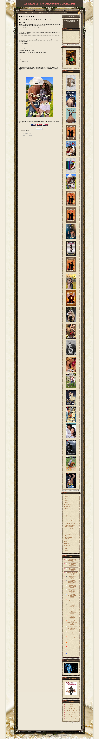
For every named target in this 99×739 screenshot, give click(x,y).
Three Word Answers (72, 569)
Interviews (72, 712)
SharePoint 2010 (48, 736)
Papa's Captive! (72, 591)
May (66, 515)
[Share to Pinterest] (41, 129)
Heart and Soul (72, 568)
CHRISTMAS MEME (72, 586)
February (67, 545)
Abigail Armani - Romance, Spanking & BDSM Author (49, 4)
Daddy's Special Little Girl (72, 628)
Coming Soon (71, 704)
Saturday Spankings (72, 716)
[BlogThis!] (38, 129)
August (66, 508)
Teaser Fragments (71, 718)
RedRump (72, 642)
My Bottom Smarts (72, 576)
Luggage (38, 736)
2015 (66, 502)
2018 (66, 496)
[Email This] (36, 129)
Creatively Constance (72, 599)
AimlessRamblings (72, 585)
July (66, 510)
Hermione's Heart (72, 559)
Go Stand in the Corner (69, 532)
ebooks (71, 706)
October (66, 506)
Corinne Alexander (72, 636)
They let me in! (72, 573)
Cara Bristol (72, 580)
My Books (41, 12)
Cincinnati (42, 736)
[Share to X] (39, 129)
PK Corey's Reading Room (72, 572)
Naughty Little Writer (72, 646)
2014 (66, 548)
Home (26, 12)
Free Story (71, 708)
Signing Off (72, 577)
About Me (33, 12)
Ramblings (71, 714)
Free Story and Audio (71, 710)
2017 (66, 498)
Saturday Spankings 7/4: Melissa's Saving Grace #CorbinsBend (72, 638)
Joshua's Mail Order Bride (70, 523)
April (66, 541)
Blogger (51, 7)
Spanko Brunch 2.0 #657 (72, 560)
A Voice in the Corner (72, 649)
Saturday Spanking (72, 612)
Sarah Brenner (72, 631)
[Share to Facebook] (40, 129)
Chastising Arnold (72, 617)
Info (47, 12)
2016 (66, 500)
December (67, 504)
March (66, 543)
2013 (66, 550)
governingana (72, 594)
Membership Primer (72, 565)
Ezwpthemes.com (58, 736)
